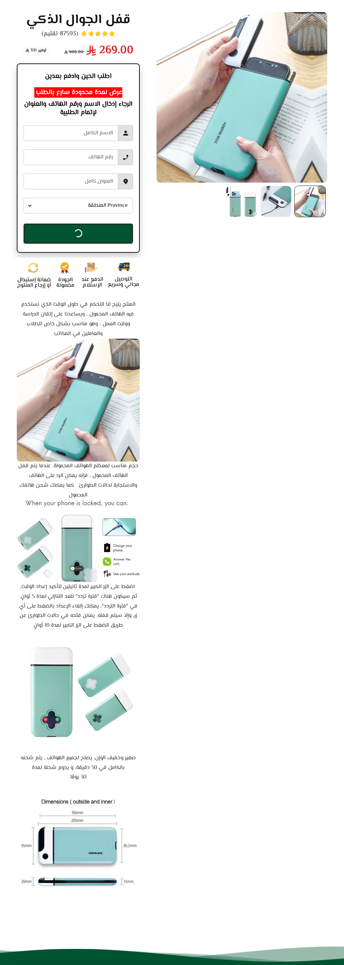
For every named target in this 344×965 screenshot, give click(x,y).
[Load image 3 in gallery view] (241, 201)
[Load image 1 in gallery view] (310, 201)
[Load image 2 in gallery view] (276, 201)
